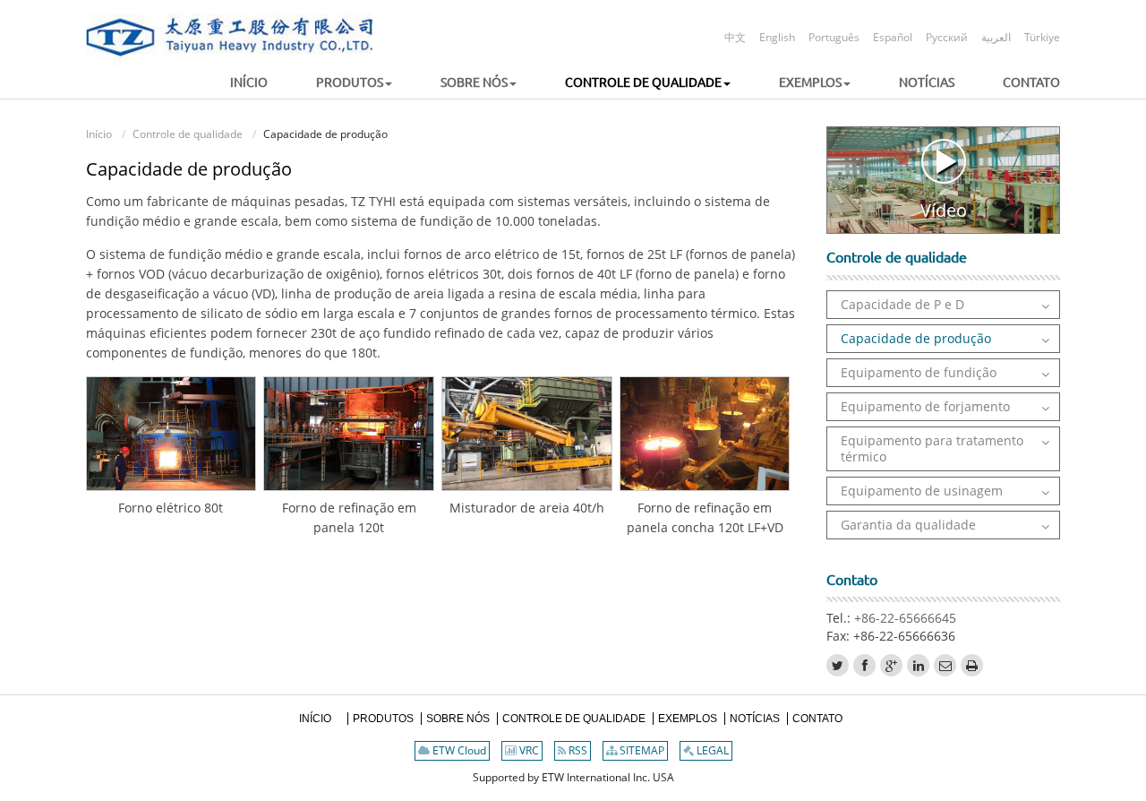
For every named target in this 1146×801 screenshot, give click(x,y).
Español (892, 37)
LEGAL (711, 750)
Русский (947, 37)
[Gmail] (945, 665)
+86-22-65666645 (905, 617)
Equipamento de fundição (918, 372)
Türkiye (1042, 37)
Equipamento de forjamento (925, 406)
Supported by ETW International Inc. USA (573, 777)
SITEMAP (640, 750)
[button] (331, 83)
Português (834, 37)
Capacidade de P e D (902, 304)
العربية (996, 37)
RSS (576, 750)
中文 (735, 37)
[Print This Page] (972, 665)
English (777, 37)
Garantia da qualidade (908, 524)
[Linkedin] (918, 665)
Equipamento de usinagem (922, 490)
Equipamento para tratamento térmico (932, 448)
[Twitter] (837, 665)
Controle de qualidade (188, 134)
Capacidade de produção (916, 338)
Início (99, 134)
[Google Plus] (891, 665)
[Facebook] (864, 665)
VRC (528, 750)
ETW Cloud (458, 750)
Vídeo (943, 209)
